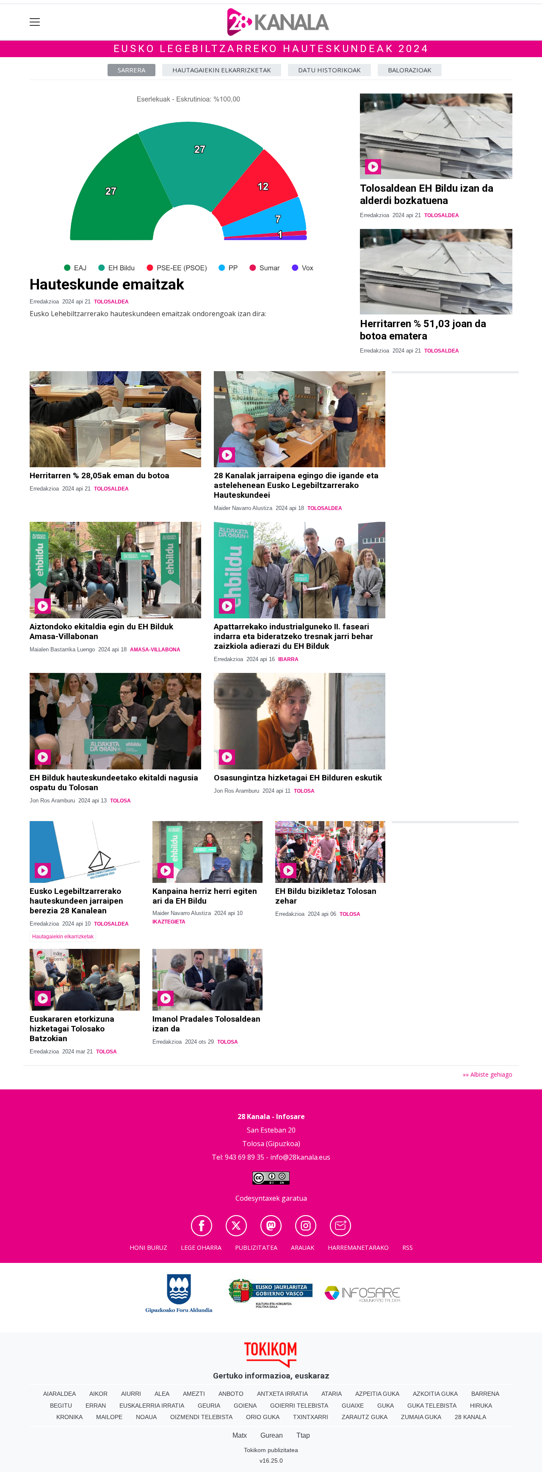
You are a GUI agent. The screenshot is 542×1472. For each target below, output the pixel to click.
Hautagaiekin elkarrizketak (221, 70)
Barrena (485, 1393)
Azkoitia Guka (435, 1393)
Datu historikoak (329, 70)
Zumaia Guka (421, 1417)
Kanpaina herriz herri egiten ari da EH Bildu (204, 896)
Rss (407, 1247)
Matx (239, 1435)
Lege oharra (201, 1247)
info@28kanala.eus (300, 1157)
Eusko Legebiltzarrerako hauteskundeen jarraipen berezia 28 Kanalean (76, 900)
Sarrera (131, 70)
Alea (162, 1393)
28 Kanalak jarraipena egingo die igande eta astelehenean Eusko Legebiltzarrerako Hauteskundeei (296, 485)
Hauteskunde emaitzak (107, 284)
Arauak (302, 1247)
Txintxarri (310, 1417)
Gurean (271, 1435)
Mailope (109, 1417)
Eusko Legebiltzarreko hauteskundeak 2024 (271, 49)
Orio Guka (262, 1417)
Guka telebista (431, 1405)
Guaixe (353, 1405)
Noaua (146, 1417)
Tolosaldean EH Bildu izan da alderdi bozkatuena (426, 194)
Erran (96, 1405)
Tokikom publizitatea (271, 1450)
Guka (385, 1405)
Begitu (61, 1405)
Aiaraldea (59, 1393)
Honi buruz (148, 1247)
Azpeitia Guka (377, 1393)
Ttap (303, 1435)
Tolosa (120, 801)
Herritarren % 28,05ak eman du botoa (99, 475)
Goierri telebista (299, 1405)
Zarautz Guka (364, 1417)
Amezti (194, 1393)
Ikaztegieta (168, 922)
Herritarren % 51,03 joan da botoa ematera (423, 330)
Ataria (331, 1393)
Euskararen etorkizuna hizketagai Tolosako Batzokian (72, 1028)
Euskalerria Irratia (151, 1405)
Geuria (209, 1405)
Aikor (98, 1393)
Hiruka (481, 1405)
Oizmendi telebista (201, 1417)
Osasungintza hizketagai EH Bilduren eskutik (298, 778)
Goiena (245, 1405)
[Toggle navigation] (35, 22)
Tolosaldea (111, 302)
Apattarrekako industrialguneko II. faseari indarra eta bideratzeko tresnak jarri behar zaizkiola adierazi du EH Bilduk (293, 636)
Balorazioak (409, 70)
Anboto (230, 1393)
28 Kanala (470, 1417)
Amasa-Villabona (155, 650)
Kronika (69, 1417)
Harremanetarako (358, 1247)
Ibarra (288, 659)
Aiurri (131, 1393)
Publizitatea (256, 1247)
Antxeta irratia (282, 1393)
